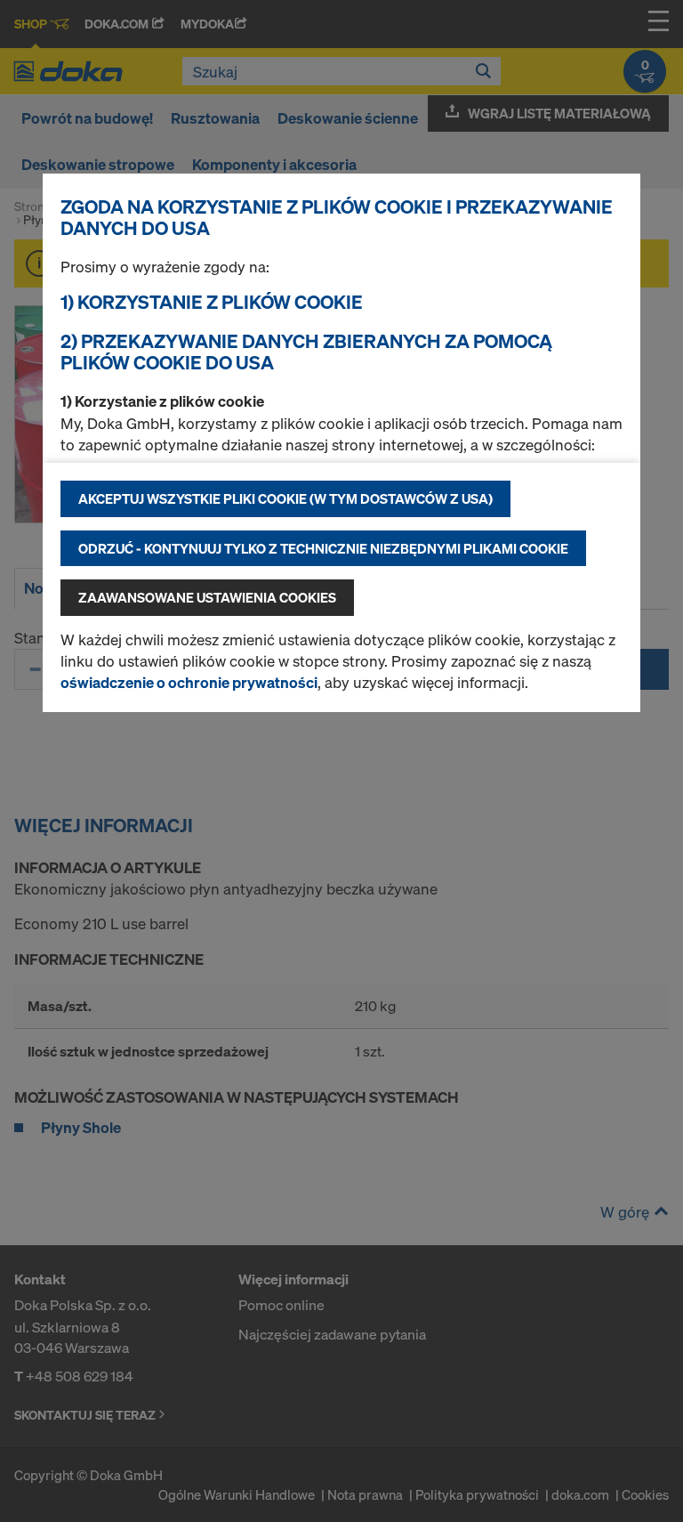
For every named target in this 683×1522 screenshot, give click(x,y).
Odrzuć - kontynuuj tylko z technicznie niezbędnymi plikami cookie (323, 548)
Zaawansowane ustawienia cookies (207, 597)
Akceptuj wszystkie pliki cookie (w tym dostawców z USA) (285, 498)
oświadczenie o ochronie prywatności (188, 682)
